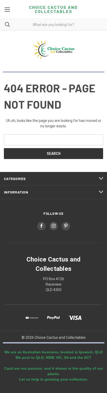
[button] (53, 49)
